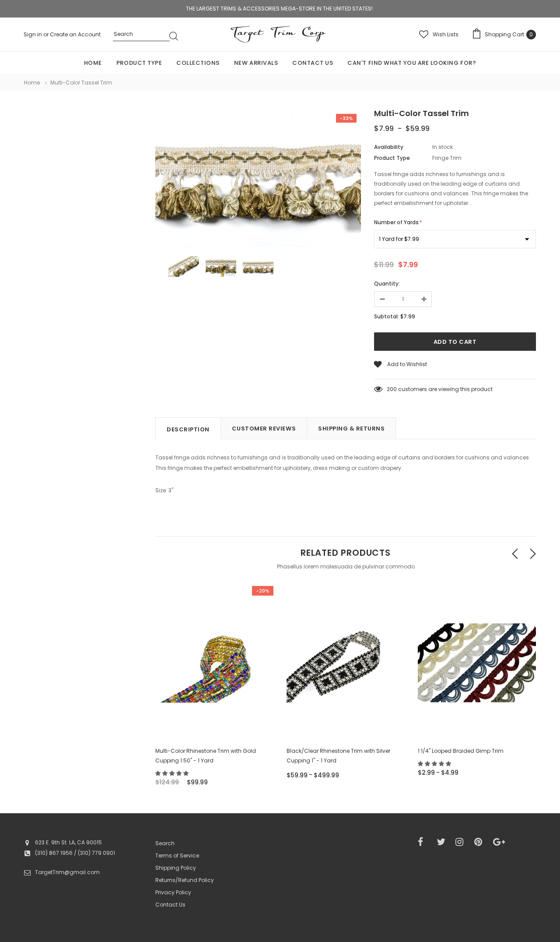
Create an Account (75, 34)
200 (392, 389)
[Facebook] (424, 842)
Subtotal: (386, 316)
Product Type (392, 158)
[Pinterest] (480, 842)
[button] (172, 773)
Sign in (33, 34)
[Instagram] (462, 842)
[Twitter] (443, 842)
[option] (258, 179)
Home (32, 82)
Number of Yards (397, 222)
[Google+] (499, 842)
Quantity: (387, 283)
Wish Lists (445, 34)
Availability (388, 147)
